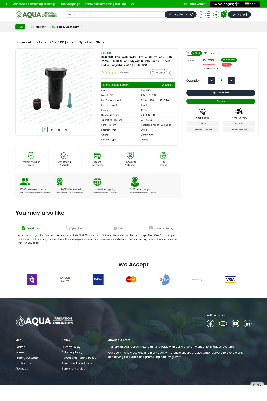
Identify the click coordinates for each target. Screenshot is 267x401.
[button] (109, 72)
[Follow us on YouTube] (235, 324)
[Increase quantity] (231, 80)
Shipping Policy (72, 352)
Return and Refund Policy (79, 358)
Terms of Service (73, 368)
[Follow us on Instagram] (223, 324)
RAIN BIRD (106, 53)
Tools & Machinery (67, 27)
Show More (168, 84)
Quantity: (193, 80)
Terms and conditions (77, 363)
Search (20, 347)
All (21, 27)
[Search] (193, 14)
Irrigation (38, 27)
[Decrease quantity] (211, 80)
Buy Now (221, 101)
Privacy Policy (71, 347)
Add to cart (223, 92)
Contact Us (23, 363)
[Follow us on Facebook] (210, 324)
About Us (21, 368)
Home (20, 42)
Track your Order (27, 358)
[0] (223, 14)
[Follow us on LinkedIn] (248, 324)
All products (37, 42)
